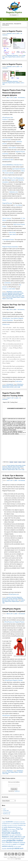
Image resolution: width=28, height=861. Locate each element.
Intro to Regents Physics (12, 31)
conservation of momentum (12, 825)
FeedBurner (17, 791)
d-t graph (5, 827)
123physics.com (13, 192)
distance (19, 827)
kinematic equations (11, 832)
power (4, 840)
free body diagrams (11, 829)
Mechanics (15, 55)
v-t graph (21, 844)
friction (10, 831)
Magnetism (10, 294)
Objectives (4, 469)
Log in (4, 809)
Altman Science (6, 218)
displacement (12, 827)
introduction (5, 82)
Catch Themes (18, 858)
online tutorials (6, 139)
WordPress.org (6, 813)
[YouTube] (19, 854)
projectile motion (14, 840)
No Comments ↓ (22, 97)
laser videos (12, 234)
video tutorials (12, 147)
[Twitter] (9, 854)
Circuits (15, 291)
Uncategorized (10, 384)
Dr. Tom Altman (18, 205)
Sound (16, 296)
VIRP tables (16, 846)
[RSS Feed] (23, 854)
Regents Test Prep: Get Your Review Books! (13, 305)
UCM (13, 468)
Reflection (4, 842)
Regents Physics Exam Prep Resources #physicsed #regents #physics (13, 92)
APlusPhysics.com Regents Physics (14, 622)
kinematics (5, 835)
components (16, 823)
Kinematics (4, 294)
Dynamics (19, 291)
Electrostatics (16, 293)
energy (23, 55)
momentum (18, 835)
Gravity (21, 293)
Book (3, 772)
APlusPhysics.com (13, 594)
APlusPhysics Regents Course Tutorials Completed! (13, 609)
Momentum (8, 296)
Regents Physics (14, 12)
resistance (16, 842)
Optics (13, 296)
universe (18, 56)
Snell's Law (10, 844)
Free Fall (19, 829)
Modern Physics (11, 600)
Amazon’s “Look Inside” (8, 289)
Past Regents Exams (8, 239)
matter (6, 56)
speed (14, 844)
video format (12, 232)
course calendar (9, 173)
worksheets (7, 283)
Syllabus (18, 82)
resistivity (22, 842)
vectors (5, 846)
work (21, 848)
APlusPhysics (10, 55)
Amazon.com (6, 324)
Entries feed (6, 810)
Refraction (9, 842)
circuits (11, 823)
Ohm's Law (21, 836)
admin (18, 33)
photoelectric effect (18, 838)
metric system (12, 835)
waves (17, 848)
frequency (5, 831)
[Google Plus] (12, 854)
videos (23, 171)
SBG (17, 469)
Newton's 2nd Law (9, 836)
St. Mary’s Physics (7, 178)
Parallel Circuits (6, 838)
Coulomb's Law (22, 825)
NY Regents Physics (15, 297)
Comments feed (6, 812)
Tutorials (21, 772)
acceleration (9, 822)
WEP (23, 296)
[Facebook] (6, 854)
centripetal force (6, 823)
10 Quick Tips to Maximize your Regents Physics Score (13, 476)
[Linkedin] (16, 854)
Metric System (16, 466)
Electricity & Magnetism (7, 293)
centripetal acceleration (19, 822)
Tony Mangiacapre (18, 178)
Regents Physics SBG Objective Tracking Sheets (12, 394)
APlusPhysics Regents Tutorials (14, 680)
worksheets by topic (7, 159)
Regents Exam (8, 601)
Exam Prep (8, 297)
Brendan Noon (18, 165)
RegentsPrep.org (7, 203)
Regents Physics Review (7, 387)
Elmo (6, 772)
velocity (10, 846)
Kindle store (18, 381)
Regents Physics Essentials (10, 247)
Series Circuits (5, 844)
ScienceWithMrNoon (8, 165)
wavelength (10, 848)
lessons (13, 180)
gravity (15, 831)
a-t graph (3, 821)
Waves (19, 296)
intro (3, 56)
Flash (9, 772)
